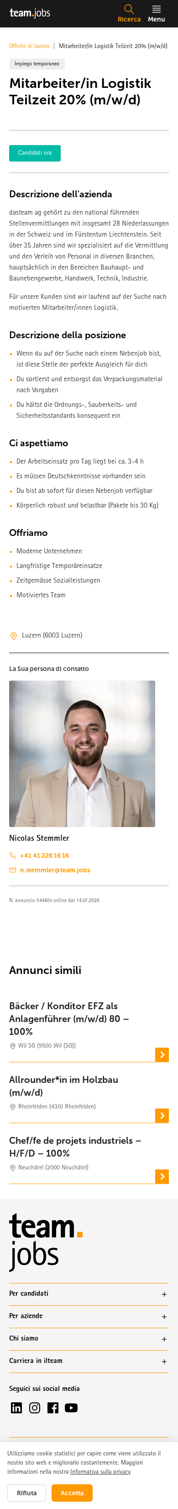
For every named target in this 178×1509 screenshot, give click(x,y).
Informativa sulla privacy (100, 1472)
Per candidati (28, 1294)
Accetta (72, 1493)
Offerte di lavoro (29, 46)
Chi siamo (23, 1339)
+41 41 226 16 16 (44, 855)
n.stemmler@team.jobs (55, 870)
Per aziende (25, 1316)
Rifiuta (27, 1493)
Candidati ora (35, 153)
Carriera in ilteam (36, 1361)
